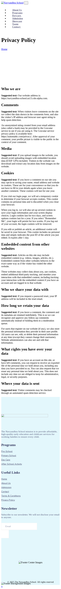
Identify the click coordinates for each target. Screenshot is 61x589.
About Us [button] (17, 10)
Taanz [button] (15, 24)
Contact (16, 27)
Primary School (8, 456)
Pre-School (7, 451)
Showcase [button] (17, 21)
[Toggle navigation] (26, 3)
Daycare (17, 15)
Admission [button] (17, 18)
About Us (6, 483)
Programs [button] (17, 13)
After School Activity (11, 464)
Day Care (5, 460)
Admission (6, 487)
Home (4, 49)
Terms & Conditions (11, 496)
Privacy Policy (8, 500)
